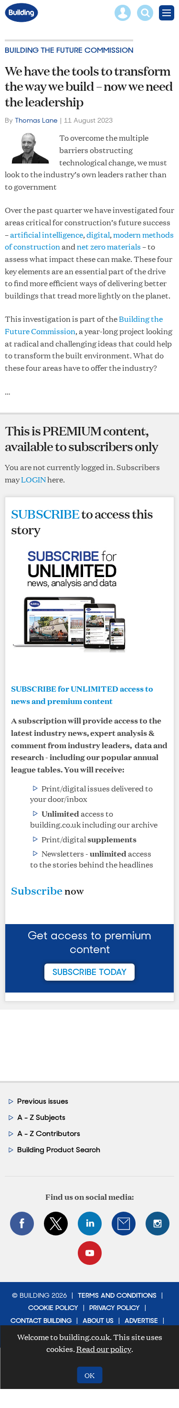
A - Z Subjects (41, 1117)
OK (89, 1375)
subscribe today (89, 972)
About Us (98, 1320)
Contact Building (41, 1320)
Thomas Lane (36, 120)
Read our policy (103, 1348)
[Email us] (123, 1223)
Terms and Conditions (117, 1295)
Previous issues (42, 1101)
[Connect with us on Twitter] (55, 1223)
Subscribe (37, 890)
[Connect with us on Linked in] (89, 1223)
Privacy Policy (114, 1307)
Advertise (141, 1320)
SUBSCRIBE (45, 513)
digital (98, 234)
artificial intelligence (46, 234)
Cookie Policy (53, 1307)
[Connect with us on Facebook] (22, 1223)
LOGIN (33, 479)
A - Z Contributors (48, 1133)
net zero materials (109, 246)
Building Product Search (58, 1150)
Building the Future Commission (69, 50)
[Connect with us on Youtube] (89, 1253)
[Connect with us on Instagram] (157, 1223)
